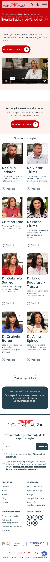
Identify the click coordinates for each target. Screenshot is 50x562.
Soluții (30, 494)
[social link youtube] (35, 523)
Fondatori (6, 494)
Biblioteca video (34, 486)
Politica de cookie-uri (12, 526)
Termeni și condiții (10, 516)
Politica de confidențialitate (10, 521)
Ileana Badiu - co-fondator (29, 14)
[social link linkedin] (29, 517)
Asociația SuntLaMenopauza (36, 503)
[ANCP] (13, 544)
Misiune (5, 490)
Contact (5, 502)
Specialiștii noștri (35, 490)
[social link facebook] (35, 517)
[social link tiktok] (29, 523)
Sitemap (6, 530)
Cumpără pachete (35, 498)
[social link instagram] (40, 517)
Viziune (5, 486)
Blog (4, 498)
